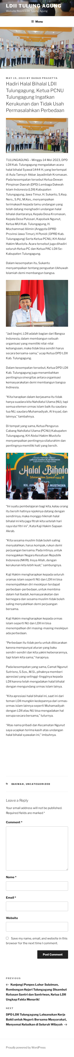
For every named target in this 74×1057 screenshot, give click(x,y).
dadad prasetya (44, 78)
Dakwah (17, 784)
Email (11, 897)
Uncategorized (38, 784)
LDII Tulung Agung (34, 6)
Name (11, 877)
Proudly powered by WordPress (26, 1047)
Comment (14, 822)
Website (12, 918)
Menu (39, 21)
